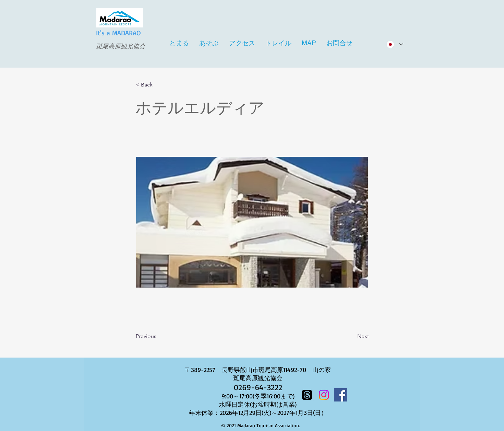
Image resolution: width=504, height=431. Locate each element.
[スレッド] (307, 394)
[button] (158, 85)
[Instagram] (324, 394)
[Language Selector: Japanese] (394, 44)
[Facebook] (340, 394)
